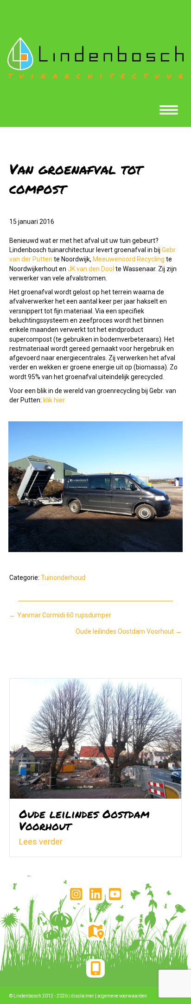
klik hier (54, 400)
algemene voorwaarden (122, 995)
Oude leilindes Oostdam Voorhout (84, 820)
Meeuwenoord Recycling (129, 259)
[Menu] (169, 110)
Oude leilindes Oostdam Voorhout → (129, 631)
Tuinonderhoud (63, 577)
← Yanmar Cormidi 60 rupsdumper (60, 615)
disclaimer (82, 995)
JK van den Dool (91, 269)
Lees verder (41, 841)
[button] (76, 894)
